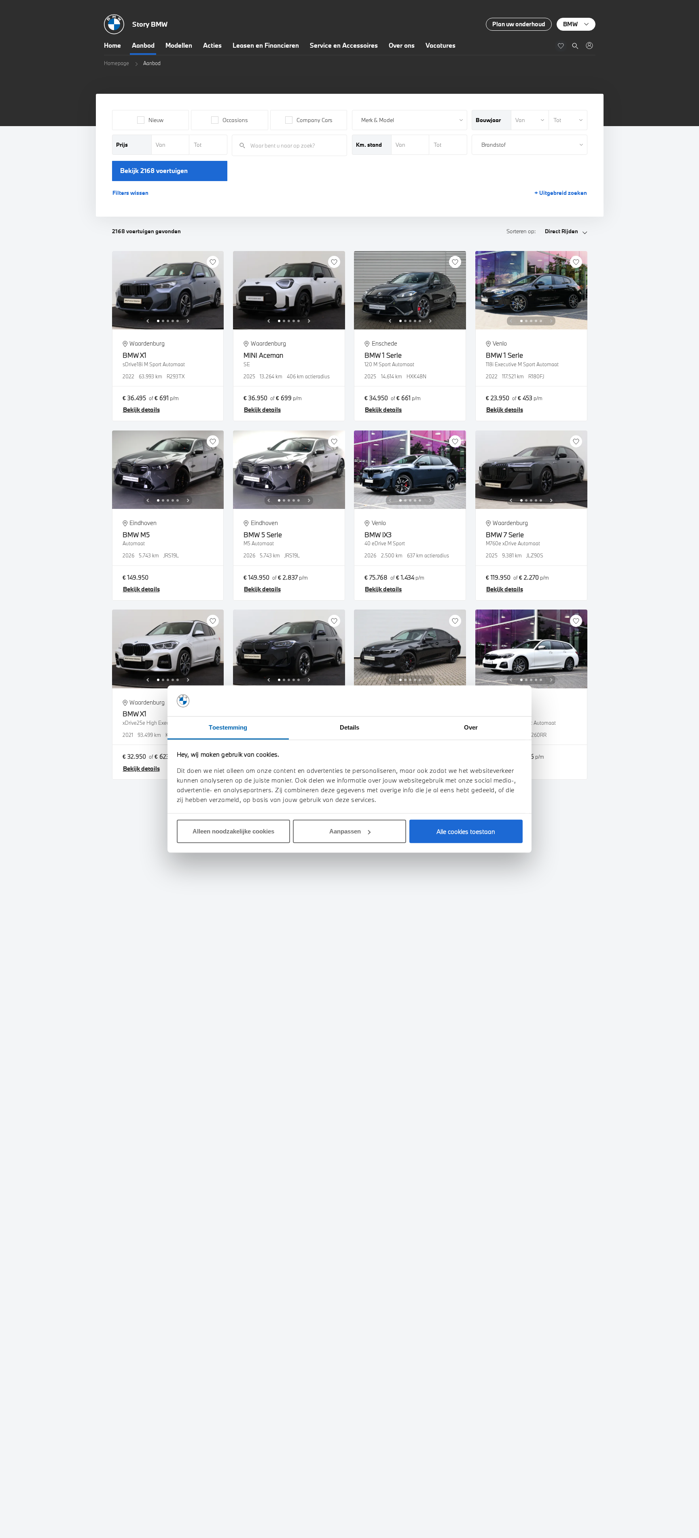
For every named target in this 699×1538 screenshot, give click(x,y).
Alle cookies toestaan (465, 831)
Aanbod (143, 45)
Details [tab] (350, 727)
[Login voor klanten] (589, 45)
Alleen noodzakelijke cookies (233, 831)
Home (112, 45)
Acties (212, 45)
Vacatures (440, 45)
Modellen (178, 45)
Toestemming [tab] (228, 727)
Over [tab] (471, 727)
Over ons (402, 45)
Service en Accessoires (344, 45)
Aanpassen (345, 831)
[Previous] (147, 321)
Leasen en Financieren (266, 45)
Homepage (116, 63)
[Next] (188, 321)
